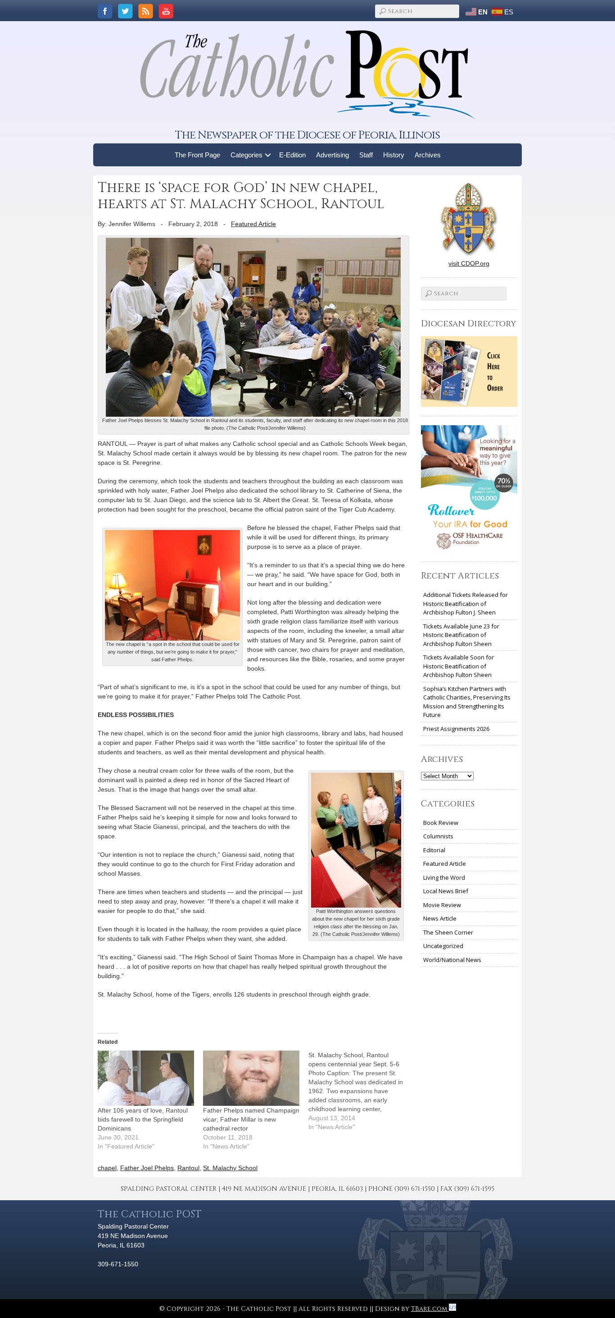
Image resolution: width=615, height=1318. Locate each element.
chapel (107, 1167)
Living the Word (444, 877)
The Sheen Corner (448, 932)
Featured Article (253, 223)
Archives (428, 155)
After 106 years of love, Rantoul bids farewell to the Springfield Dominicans (143, 1119)
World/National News (452, 960)
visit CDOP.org (468, 263)
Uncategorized (443, 946)
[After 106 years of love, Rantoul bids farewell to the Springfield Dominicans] (146, 1078)
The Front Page (197, 155)
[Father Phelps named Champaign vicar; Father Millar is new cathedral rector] (251, 1078)
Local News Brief (445, 891)
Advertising (332, 155)
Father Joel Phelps (147, 1167)
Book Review (440, 823)
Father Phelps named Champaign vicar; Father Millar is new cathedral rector (251, 1119)
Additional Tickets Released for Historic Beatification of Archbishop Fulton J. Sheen (465, 603)
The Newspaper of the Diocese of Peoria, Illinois (307, 135)
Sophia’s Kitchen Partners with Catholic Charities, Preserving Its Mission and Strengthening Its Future (467, 702)
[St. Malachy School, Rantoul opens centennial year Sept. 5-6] (361, 1091)
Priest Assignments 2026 (456, 729)
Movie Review (442, 905)
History (393, 155)
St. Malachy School (230, 1167)
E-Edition (292, 155)
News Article (440, 918)
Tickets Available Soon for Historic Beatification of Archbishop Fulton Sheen (458, 666)
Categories (246, 155)
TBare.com (430, 1309)
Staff (366, 155)
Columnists (438, 836)
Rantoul (188, 1167)
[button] (268, 155)
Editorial (434, 850)
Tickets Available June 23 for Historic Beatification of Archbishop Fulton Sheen (461, 635)
